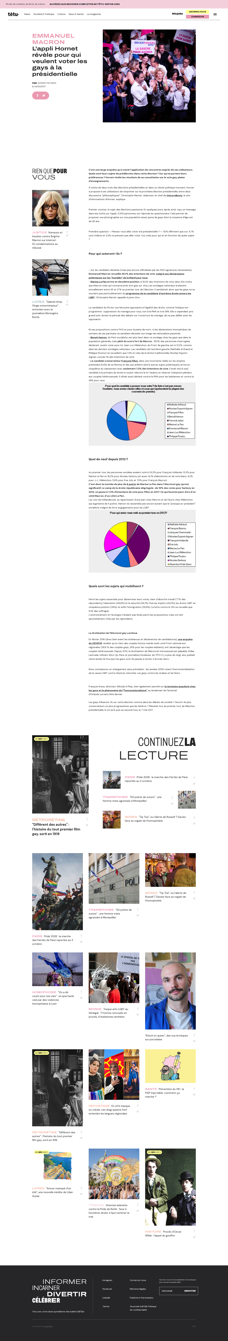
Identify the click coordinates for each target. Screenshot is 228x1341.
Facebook (107, 1289)
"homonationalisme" (135, 690)
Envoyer (190, 1291)
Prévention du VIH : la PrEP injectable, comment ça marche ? (164, 1092)
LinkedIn (106, 1297)
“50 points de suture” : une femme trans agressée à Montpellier (110, 913)
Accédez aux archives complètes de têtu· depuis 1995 (85, 4)
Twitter (106, 1306)
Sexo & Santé (76, 14)
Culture (61, 14)
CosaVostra (48, 1326)
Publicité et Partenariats (141, 1297)
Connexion (197, 17)
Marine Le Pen (99, 281)
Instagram (107, 1280)
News (27, 14)
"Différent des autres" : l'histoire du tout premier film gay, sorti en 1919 (56, 829)
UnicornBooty (174, 195)
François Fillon (129, 360)
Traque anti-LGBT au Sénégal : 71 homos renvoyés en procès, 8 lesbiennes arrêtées (108, 1012)
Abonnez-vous (197, 12)
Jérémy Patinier (46, 83)
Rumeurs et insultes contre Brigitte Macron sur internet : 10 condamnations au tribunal (47, 240)
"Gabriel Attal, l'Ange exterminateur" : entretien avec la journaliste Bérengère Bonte (47, 309)
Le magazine (94, 14)
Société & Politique (43, 14)
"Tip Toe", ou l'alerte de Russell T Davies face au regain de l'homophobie (165, 896)
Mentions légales (138, 1289)
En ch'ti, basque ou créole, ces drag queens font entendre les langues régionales (109, 1109)
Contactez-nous (138, 1280)
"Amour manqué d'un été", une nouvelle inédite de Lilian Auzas (52, 1192)
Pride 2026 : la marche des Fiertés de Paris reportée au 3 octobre (52, 940)
